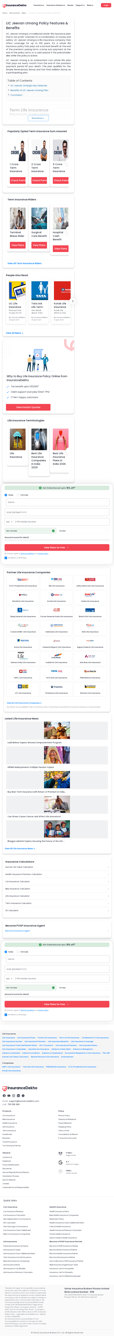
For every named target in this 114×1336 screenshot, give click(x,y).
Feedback (7, 1161)
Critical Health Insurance (59, 1226)
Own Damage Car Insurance (15, 1226)
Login (106, 5)
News (89, 5)
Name (11, 502)
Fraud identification (11, 1165)
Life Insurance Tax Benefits (14, 1268)
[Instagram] (13, 1095)
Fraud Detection (65, 1123)
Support (79, 5)
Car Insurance (9, 1115)
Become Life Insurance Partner (62, 1257)
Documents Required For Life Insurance (82, 1053)
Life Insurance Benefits (58, 1041)
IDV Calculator (9, 1223)
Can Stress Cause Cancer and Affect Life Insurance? (34, 816)
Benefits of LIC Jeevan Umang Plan (29, 90)
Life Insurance (16, 455)
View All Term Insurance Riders (25, 263)
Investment (7, 1134)
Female (24, 494)
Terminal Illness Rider (17, 234)
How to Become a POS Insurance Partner (66, 1261)
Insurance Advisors (55, 5)
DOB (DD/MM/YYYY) (17, 512)
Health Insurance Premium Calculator (23, 874)
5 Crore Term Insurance (59, 167)
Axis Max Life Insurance (38, 1049)
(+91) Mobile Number (25, 521)
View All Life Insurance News (19, 848)
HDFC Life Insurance (11, 1066)
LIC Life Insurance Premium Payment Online (15, 305)
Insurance (38, 5)
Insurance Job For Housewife (61, 1268)
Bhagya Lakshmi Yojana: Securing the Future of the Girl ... (36, 841)
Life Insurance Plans (26, 1037)
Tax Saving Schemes (12, 1145)
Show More (37, 118)
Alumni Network (9, 1180)
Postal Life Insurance (47, 1037)
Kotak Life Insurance (11, 1070)
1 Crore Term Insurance (16, 167)
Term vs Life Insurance (69, 1037)
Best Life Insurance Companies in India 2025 (38, 460)
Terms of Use (63, 1130)
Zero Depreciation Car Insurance (17, 1219)
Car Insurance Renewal (13, 1211)
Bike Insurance (9, 1119)
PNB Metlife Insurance (56, 1066)
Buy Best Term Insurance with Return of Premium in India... (37, 791)
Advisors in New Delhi (60, 1049)
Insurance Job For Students (61, 1272)
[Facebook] (4, 1095)
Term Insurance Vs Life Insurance (17, 1257)
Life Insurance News (88, 1045)
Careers (6, 1183)
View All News (13, 333)
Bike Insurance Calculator (17, 888)
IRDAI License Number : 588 (79, 1292)
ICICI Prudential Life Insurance (82, 1066)
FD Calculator (11, 910)
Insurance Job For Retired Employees (64, 1276)
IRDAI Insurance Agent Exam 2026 (63, 1265)
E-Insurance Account (67, 1138)
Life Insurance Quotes (12, 1041)
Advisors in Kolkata (31, 1053)
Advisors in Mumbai (11, 1053)
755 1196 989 (14, 1104)
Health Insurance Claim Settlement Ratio (66, 1223)
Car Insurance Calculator (17, 881)
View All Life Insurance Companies (23, 703)
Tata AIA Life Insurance (33, 1066)
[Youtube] (9, 1095)
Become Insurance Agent (17, 930)
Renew (70, 5)
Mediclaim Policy (56, 1219)
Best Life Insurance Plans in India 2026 (59, 459)
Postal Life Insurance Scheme (15, 1246)
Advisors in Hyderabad (52, 1053)
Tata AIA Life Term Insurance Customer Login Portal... (37, 305)
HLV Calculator (46, 1045)
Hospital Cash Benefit (58, 236)
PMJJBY (106, 1053)
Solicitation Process (11, 1176)
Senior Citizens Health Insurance (63, 1238)
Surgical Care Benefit (39, 234)
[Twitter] (23, 1095)
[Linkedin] (18, 1095)
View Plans (17, 245)
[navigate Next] (72, 301)
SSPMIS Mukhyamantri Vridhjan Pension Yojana (31, 767)
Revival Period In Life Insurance (45, 1056)
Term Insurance (9, 1130)
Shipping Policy (64, 1127)
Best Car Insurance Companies (16, 1234)
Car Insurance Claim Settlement (17, 1230)
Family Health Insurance (59, 1234)
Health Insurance (10, 1123)
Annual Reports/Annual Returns (16, 1172)
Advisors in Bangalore (83, 1049)
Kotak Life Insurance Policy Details (60, 305)
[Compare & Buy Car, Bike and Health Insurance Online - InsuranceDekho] (14, 6)
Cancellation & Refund (68, 1134)
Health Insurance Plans (59, 1211)
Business (6, 1138)
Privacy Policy (64, 1115)
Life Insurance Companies (14, 1049)
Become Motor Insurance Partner (63, 1250)
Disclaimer (7, 1168)
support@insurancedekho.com (24, 1101)
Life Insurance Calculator (17, 896)
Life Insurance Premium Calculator (18, 1272)
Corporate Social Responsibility (16, 1187)
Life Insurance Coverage (82, 1041)
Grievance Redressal (67, 1119)
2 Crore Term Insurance (37, 167)
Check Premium (18, 180)
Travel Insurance (10, 1142)
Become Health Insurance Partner (63, 1253)
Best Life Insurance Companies (16, 1261)
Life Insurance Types (11, 1250)
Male (10, 494)
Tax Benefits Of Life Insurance (95, 1037)
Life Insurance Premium (35, 1041)
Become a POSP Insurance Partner (63, 1246)
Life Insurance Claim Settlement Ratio (19, 1045)
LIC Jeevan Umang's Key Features (28, 85)
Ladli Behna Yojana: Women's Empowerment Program (35, 742)
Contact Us (7, 1157)
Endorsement (67, 1056)
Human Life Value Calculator (19, 867)
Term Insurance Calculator (18, 903)
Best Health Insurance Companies (64, 1215)
